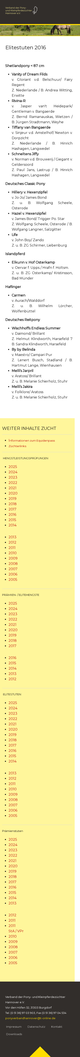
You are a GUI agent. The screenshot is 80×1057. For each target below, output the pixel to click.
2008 (13, 564)
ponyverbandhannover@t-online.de (30, 1018)
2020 (13, 493)
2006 (13, 574)
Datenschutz (36, 1026)
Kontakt (56, 1026)
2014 (12, 525)
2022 (13, 483)
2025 (13, 467)
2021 (12, 488)
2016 (12, 515)
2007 (13, 569)
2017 (12, 509)
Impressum (14, 1026)
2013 (12, 537)
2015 (12, 520)
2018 (13, 504)
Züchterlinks (17, 446)
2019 (12, 499)
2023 (13, 477)
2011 (12, 548)
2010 (13, 553)
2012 (12, 542)
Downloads (14, 1034)
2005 (13, 580)
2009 (13, 558)
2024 (13, 472)
